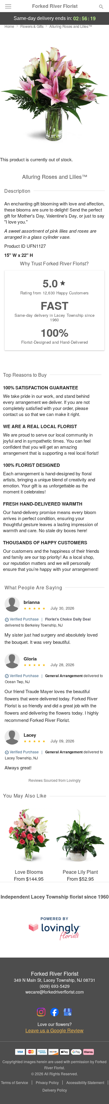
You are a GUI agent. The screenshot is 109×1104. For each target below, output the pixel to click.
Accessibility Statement (85, 1082)
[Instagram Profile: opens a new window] (41, 1012)
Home (9, 26)
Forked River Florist (55, 6)
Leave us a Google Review (54, 1030)
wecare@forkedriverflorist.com (54, 992)
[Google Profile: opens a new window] (68, 1012)
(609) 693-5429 (55, 986)
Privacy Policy (47, 1082)
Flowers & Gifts (32, 26)
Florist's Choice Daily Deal (68, 619)
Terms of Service (14, 1082)
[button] (96, 1090)
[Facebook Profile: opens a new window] (54, 1012)
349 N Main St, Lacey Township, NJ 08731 (54, 980)
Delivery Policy (54, 1090)
